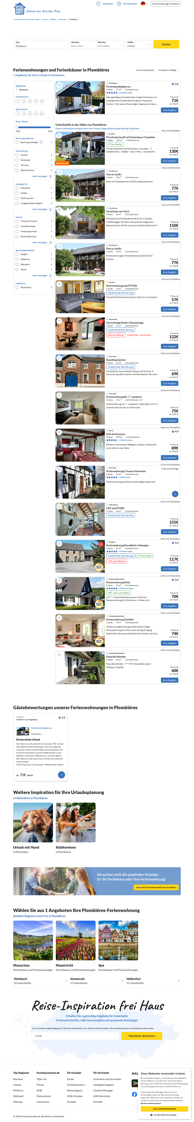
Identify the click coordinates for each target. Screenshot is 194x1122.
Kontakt (71, 1101)
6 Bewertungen (125, 92)
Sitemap (17, 1101)
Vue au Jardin (113, 174)
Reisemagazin (74, 1090)
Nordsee (18, 1079)
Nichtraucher (36, 198)
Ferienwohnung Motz (118, 582)
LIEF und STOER (115, 508)
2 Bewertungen (125, 440)
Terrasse (36, 165)
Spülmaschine (36, 170)
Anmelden (108, 3)
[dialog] (164, 1093)
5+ (42, 101)
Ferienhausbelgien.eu (118, 86)
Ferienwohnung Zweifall (119, 619)
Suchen (166, 44)
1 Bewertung (124, 477)
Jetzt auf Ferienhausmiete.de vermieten (156, 887)
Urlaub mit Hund (36, 221)
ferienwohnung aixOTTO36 (121, 285)
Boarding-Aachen (116, 359)
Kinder (36, 193)
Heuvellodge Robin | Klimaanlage (125, 322)
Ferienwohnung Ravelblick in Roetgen (127, 545)
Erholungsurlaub (36, 231)
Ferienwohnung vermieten (165, 3)
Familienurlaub (36, 226)
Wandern (36, 264)
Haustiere (36, 187)
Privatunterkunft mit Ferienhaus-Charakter (130, 137)
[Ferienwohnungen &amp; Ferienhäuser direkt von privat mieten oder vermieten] (37, 11)
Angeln (36, 254)
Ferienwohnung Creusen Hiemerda (126, 471)
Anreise (75, 42)
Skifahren (36, 259)
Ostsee (17, 1084)
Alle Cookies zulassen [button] (164, 1109)
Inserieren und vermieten (107, 1079)
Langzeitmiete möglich (36, 203)
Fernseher (36, 160)
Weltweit (18, 1096)
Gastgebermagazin (103, 1084)
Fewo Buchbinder (116, 656)
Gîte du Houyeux (115, 434)
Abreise (102, 42)
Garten (36, 154)
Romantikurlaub (36, 236)
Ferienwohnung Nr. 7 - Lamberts (124, 397)
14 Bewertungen (126, 588)
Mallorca (18, 1090)
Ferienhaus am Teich (117, 211)
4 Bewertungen (125, 551)
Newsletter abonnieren (142, 1035)
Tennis (36, 269)
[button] (164, 1114)
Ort (18, 42)
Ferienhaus (36, 287)
